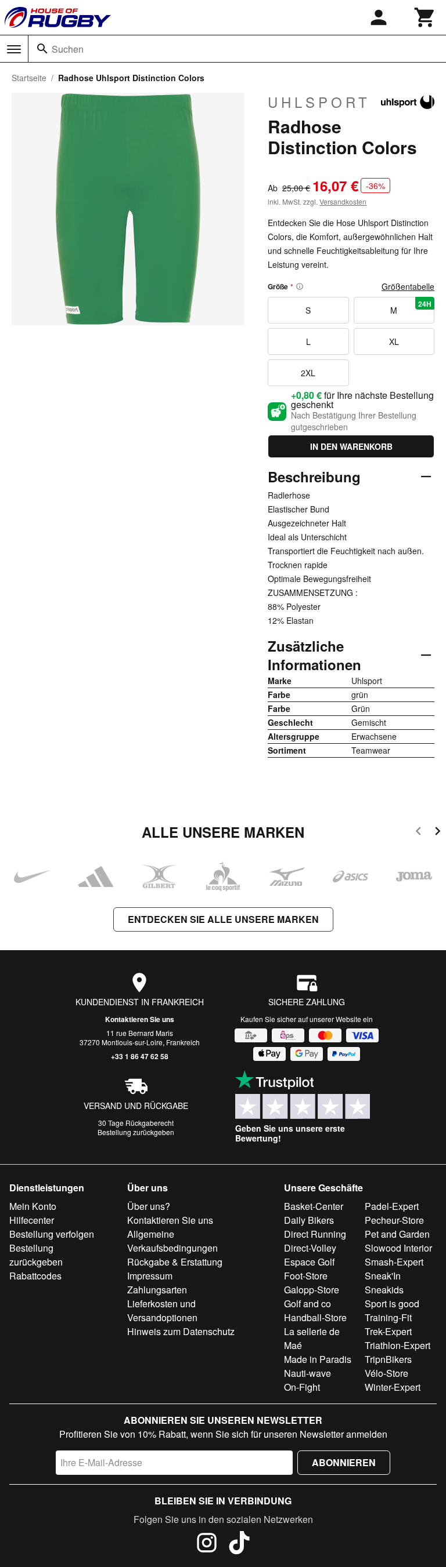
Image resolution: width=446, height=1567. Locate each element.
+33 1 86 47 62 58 (139, 1056)
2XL (308, 373)
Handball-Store (315, 1317)
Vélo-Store (386, 1373)
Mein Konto (32, 1206)
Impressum (149, 1275)
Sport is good (392, 1303)
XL (394, 341)
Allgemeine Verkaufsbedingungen (172, 1241)
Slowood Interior (398, 1248)
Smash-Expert (394, 1261)
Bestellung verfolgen (51, 1234)
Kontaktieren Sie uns (139, 1019)
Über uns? (148, 1206)
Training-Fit (388, 1317)
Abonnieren (344, 1462)
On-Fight (302, 1387)
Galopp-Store (311, 1289)
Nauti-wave (307, 1373)
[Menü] (14, 49)
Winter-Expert (392, 1387)
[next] (437, 833)
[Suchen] (42, 48)
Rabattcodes (35, 1275)
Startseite (29, 77)
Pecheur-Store (394, 1220)
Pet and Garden (397, 1234)
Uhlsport (319, 102)
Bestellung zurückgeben (136, 1132)
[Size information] (300, 286)
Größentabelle (408, 286)
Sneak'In (383, 1275)
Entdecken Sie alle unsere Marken (223, 919)
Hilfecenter (31, 1220)
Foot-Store (306, 1275)
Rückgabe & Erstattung (174, 1261)
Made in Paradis (317, 1359)
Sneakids (384, 1289)
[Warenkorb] (425, 17)
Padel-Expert (392, 1206)
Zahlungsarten (157, 1289)
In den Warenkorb (351, 446)
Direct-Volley (310, 1248)
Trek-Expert (388, 1331)
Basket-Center (313, 1206)
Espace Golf (309, 1261)
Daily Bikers (309, 1220)
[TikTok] (239, 1544)
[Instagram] (206, 1544)
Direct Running (315, 1234)
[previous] (418, 833)
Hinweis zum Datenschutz (181, 1331)
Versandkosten (342, 201)
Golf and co (307, 1303)
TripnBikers (388, 1359)
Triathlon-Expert (397, 1345)
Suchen (68, 49)
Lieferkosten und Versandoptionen (162, 1310)
